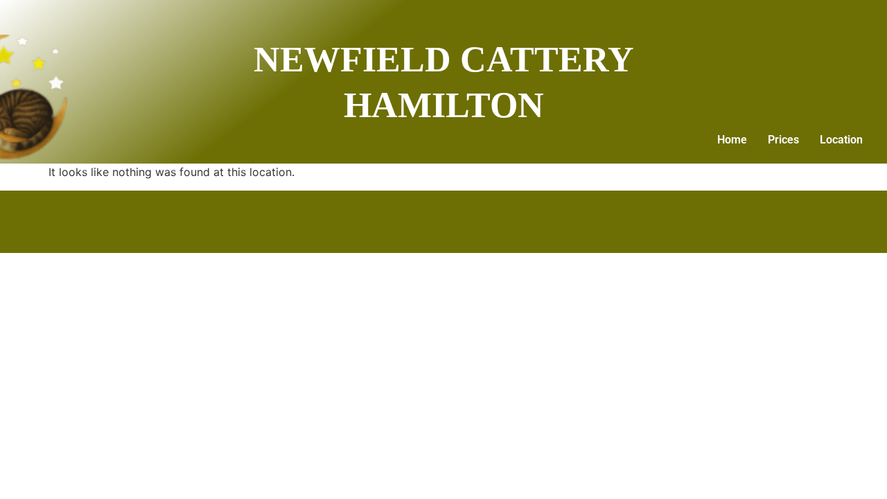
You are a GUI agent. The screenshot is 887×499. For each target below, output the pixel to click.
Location (841, 139)
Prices (783, 139)
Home (732, 139)
